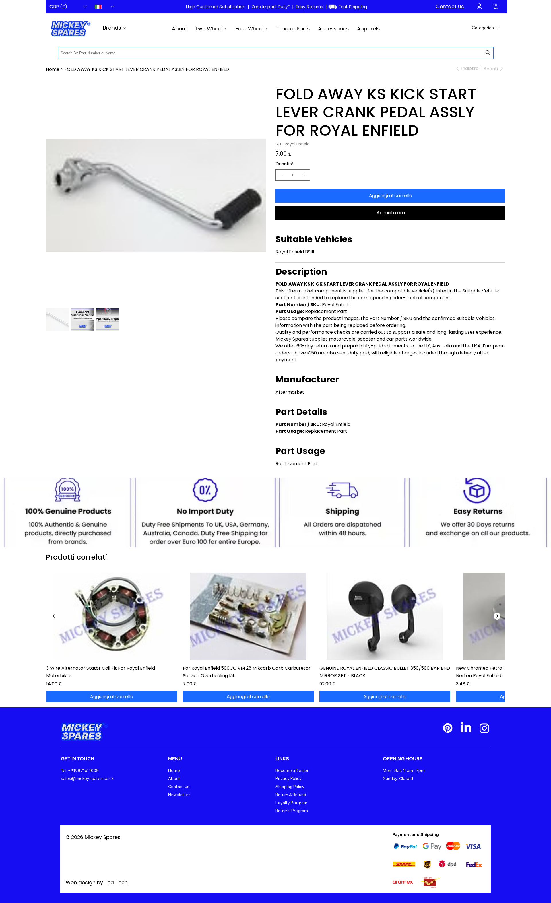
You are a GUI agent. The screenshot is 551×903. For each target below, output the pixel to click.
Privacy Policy (289, 778)
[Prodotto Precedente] (54, 616)
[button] (496, 6)
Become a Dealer (292, 770)
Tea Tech (116, 882)
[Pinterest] (447, 728)
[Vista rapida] (111, 616)
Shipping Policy (290, 786)
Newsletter (179, 794)
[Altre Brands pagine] (124, 27)
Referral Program (292, 810)
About (174, 778)
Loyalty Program (291, 802)
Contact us (450, 6)
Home (174, 770)
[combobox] (276, 53)
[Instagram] (484, 728)
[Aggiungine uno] (304, 175)
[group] (275, 637)
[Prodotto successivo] (497, 616)
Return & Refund (291, 794)
